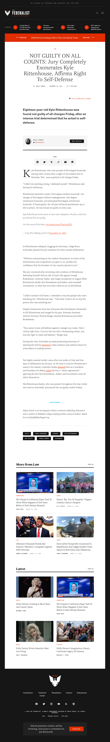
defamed (62, 367)
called (48, 370)
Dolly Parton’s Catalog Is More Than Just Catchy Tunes (33, 605)
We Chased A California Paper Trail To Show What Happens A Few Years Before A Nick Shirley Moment (34, 502)
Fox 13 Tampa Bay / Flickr (81, 98)
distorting (46, 345)
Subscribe (76, 729)
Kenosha (55, 434)
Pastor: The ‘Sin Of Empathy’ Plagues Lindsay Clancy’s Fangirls (74, 501)
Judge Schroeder (41, 434)
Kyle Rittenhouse (71, 434)
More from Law (27, 464)
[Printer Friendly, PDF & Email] (72, 162)
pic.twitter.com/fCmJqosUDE (59, 224)
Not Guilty (29, 438)
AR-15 (27, 434)
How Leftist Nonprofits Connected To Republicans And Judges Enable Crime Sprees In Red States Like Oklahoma (74, 546)
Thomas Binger (44, 438)
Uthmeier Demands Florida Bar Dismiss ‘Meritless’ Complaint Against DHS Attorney (34, 546)
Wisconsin (58, 438)
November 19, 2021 (57, 233)
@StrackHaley (39, 142)
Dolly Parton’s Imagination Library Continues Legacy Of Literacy (73, 650)
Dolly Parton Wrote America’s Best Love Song (32, 650)
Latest (20, 569)
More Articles (77, 141)
